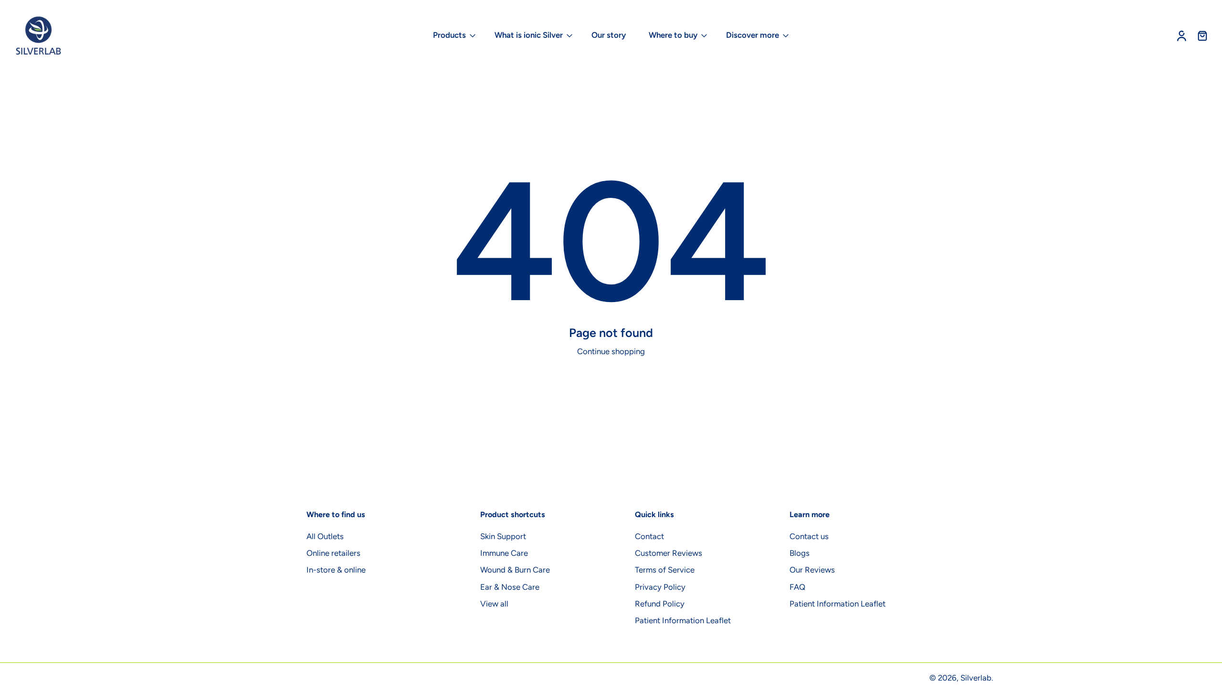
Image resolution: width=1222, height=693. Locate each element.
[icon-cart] (1201, 35)
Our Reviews (812, 570)
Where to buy (673, 35)
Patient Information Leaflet (683, 620)
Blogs (800, 553)
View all (494, 603)
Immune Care (504, 553)
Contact (649, 536)
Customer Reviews (668, 553)
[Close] (146, 661)
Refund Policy (660, 603)
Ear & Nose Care (509, 587)
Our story (608, 35)
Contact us (809, 536)
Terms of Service (665, 570)
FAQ (797, 587)
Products (449, 35)
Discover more (752, 35)
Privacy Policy (660, 587)
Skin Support (503, 536)
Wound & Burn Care (515, 570)
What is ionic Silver (529, 35)
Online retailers (333, 553)
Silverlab (975, 677)
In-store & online (336, 570)
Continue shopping (611, 351)
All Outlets (325, 536)
